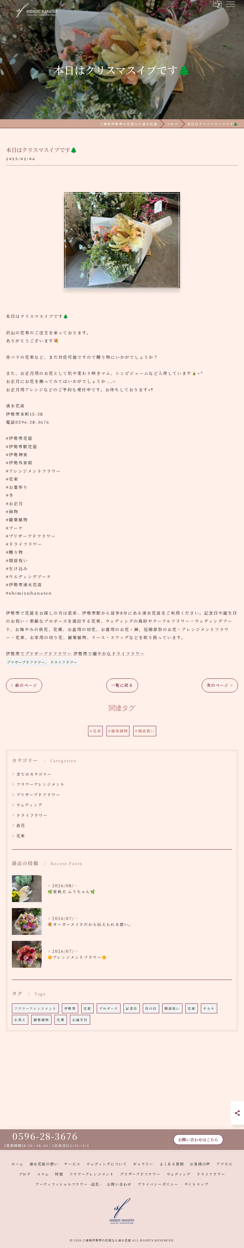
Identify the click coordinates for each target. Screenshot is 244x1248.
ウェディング (29, 805)
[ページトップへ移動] (234, 1140)
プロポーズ (108, 1008)
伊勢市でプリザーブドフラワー (39, 653)
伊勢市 (70, 1008)
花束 (20, 836)
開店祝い (172, 1008)
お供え (20, 1019)
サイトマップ (196, 1184)
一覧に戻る (122, 685)
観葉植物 (41, 1019)
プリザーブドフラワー (26, 662)
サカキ (209, 1008)
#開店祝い (145, 731)
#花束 (95, 731)
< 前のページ (24, 685)
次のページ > (220, 685)
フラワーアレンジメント (40, 784)
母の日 (151, 1008)
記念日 (131, 1008)
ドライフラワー (63, 662)
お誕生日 (80, 1019)
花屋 (87, 1008)
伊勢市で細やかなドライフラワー (109, 653)
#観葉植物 (118, 731)
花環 (61, 1019)
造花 (20, 825)
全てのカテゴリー (34, 774)
